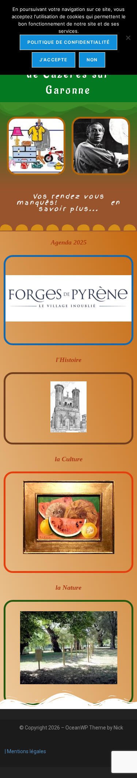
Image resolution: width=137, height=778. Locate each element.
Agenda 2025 (69, 242)
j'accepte (53, 59)
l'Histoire (68, 359)
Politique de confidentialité (68, 42)
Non (92, 59)
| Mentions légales (25, 751)
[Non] (128, 37)
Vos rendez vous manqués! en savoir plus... (68, 202)
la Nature (68, 587)
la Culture (69, 459)
